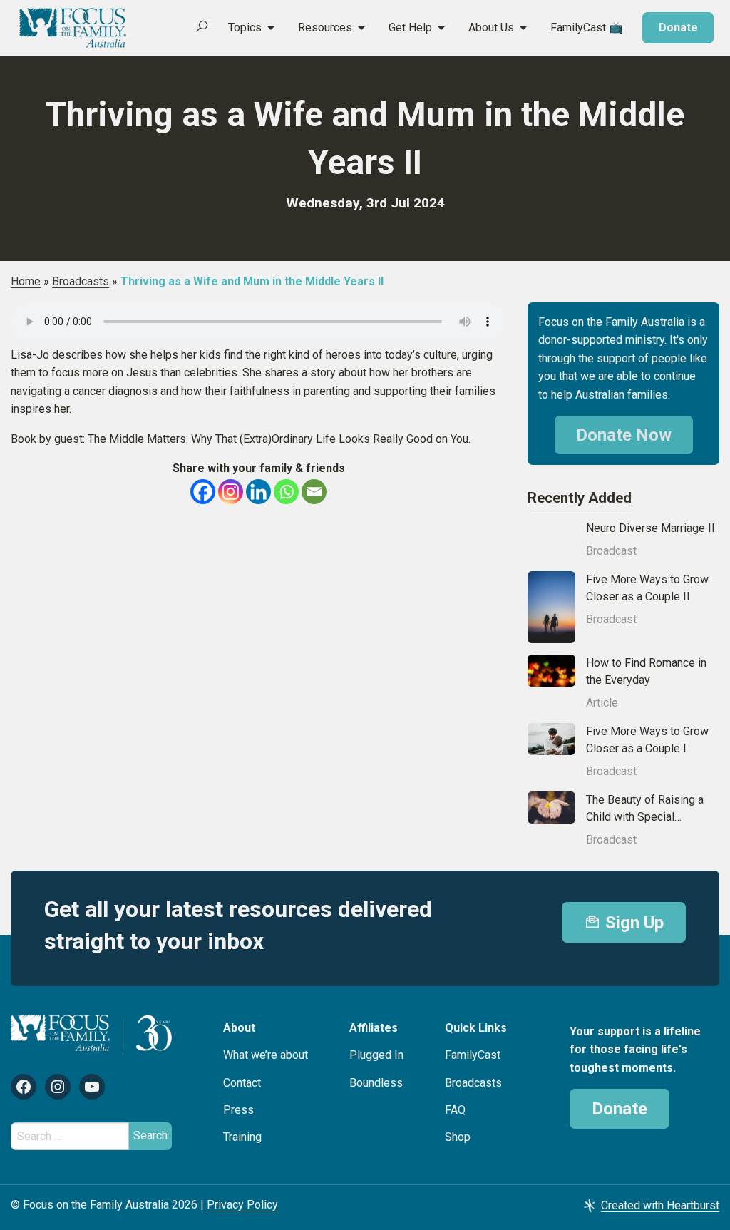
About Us (491, 27)
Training (242, 1137)
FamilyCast (472, 1055)
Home (26, 281)
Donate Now (624, 435)
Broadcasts (80, 281)
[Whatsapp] (286, 491)
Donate (678, 27)
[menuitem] (244, 27)
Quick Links (476, 1028)
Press (238, 1110)
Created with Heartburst (660, 1205)
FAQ (455, 1110)
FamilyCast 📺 (586, 27)
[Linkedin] (258, 491)
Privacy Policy (242, 1204)
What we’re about (265, 1055)
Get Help (410, 27)
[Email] (314, 491)
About (239, 1028)
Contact (242, 1083)
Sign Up (632, 923)
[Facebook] (202, 491)
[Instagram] (230, 491)
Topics (245, 27)
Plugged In (376, 1055)
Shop (458, 1137)
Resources (325, 27)
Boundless (376, 1083)
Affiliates (373, 1028)
